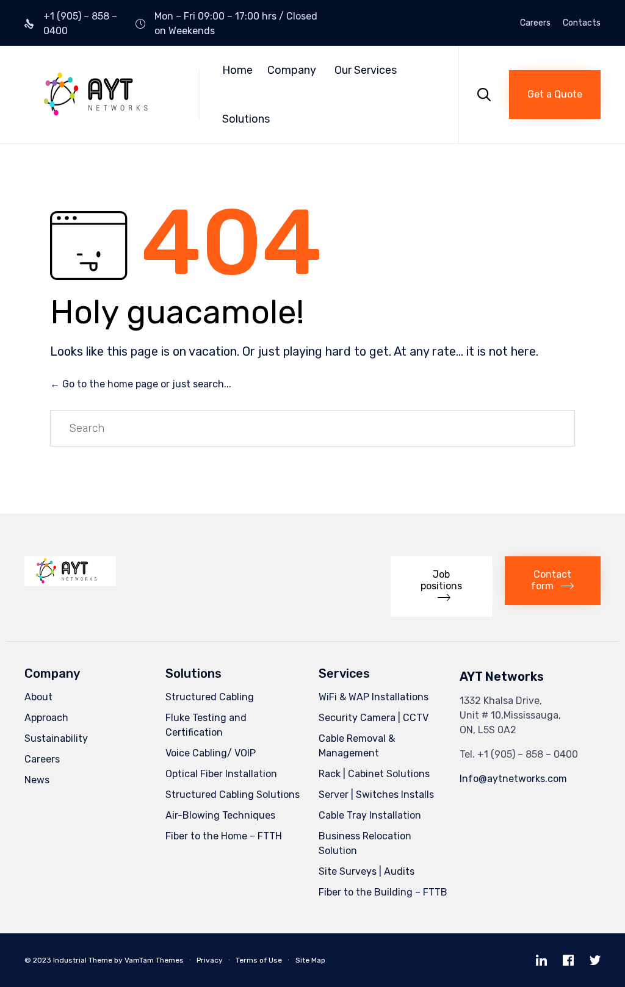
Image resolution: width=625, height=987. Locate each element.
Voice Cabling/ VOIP (210, 753)
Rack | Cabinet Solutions (374, 774)
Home (237, 70)
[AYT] (70, 583)
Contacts (582, 23)
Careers (535, 23)
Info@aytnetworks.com (513, 778)
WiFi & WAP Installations (373, 697)
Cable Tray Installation (370, 815)
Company (291, 70)
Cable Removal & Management (357, 746)
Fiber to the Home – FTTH (223, 836)
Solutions (246, 119)
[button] (555, 94)
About (38, 697)
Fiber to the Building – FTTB (383, 892)
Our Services (365, 70)
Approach (46, 717)
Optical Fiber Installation (221, 774)
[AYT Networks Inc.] (102, 95)
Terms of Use (259, 960)
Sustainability (56, 738)
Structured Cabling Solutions (232, 794)
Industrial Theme (82, 960)
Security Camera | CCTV (373, 717)
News (36, 780)
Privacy (210, 960)
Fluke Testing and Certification (206, 725)
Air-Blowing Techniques (220, 815)
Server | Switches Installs (376, 794)
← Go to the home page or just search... (140, 384)
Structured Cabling (209, 697)
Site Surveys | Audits (366, 871)
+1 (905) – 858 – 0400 (527, 754)
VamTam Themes (154, 960)
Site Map (310, 960)
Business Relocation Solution (365, 843)
